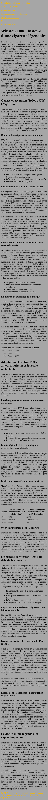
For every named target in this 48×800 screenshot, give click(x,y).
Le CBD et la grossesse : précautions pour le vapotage (23, 793)
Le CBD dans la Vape (10, 17)
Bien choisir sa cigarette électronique (16, 3)
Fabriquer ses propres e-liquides (14, 14)
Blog (3, 21)
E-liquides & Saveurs (9, 7)
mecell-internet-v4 (8, 25)
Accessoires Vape (8, 10)
